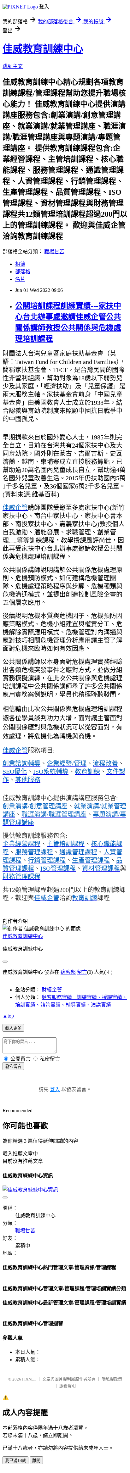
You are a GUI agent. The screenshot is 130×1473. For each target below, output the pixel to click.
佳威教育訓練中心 (43, 48)
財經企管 (52, 989)
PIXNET (29, 1379)
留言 (82, 972)
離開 (36, 1460)
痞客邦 (68, 972)
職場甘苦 (54, 251)
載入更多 (13, 1028)
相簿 (20, 264)
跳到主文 (13, 66)
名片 (20, 279)
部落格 (22, 271)
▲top (8, 1015)
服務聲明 (67, 1385)
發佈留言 (13, 1066)
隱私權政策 (112, 1379)
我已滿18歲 (15, 1460)
